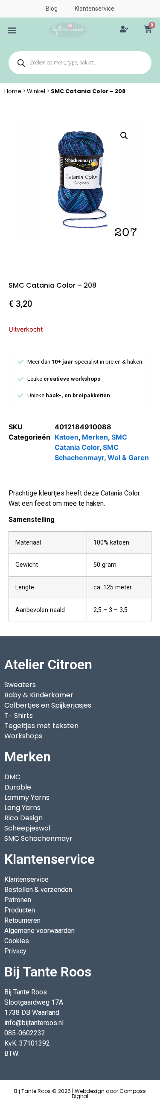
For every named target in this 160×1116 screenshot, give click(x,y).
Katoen (67, 437)
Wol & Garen (128, 457)
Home (12, 91)
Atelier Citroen (48, 664)
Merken (95, 437)
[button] (12, 30)
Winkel (36, 91)
